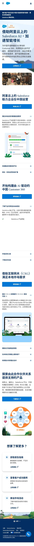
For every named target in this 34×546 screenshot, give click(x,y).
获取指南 (16, 196)
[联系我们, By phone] (28, 534)
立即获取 (13, 471)
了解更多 (16, 403)
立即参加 (13, 511)
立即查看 (13, 491)
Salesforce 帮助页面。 (8, 17)
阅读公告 (16, 106)
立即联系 (16, 66)
